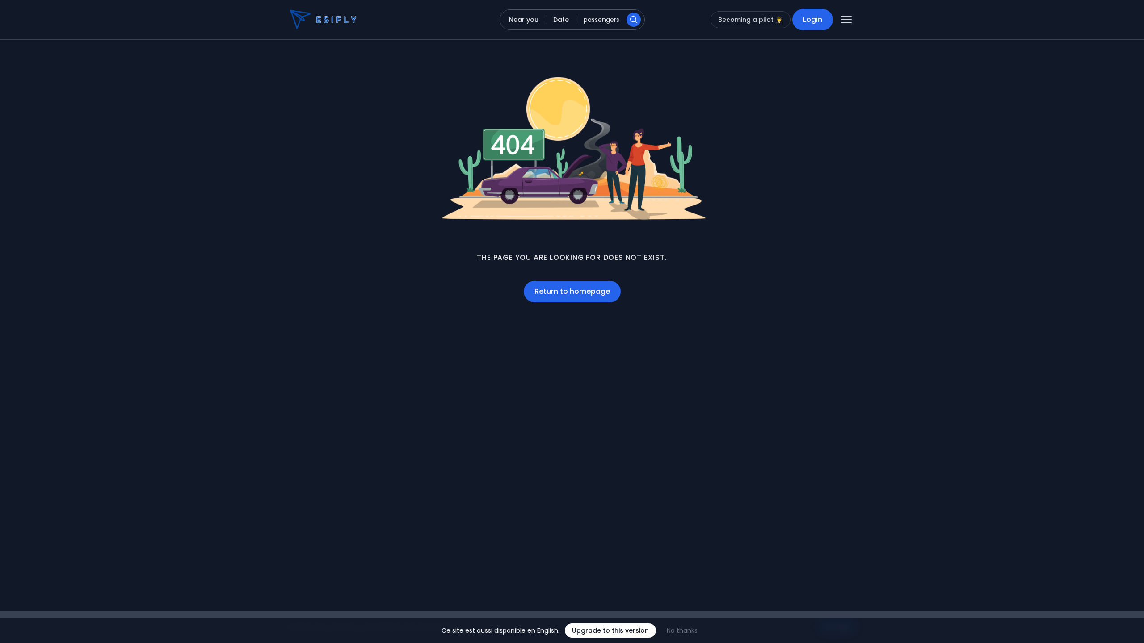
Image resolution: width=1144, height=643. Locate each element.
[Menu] (846, 19)
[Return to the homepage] (307, 19)
